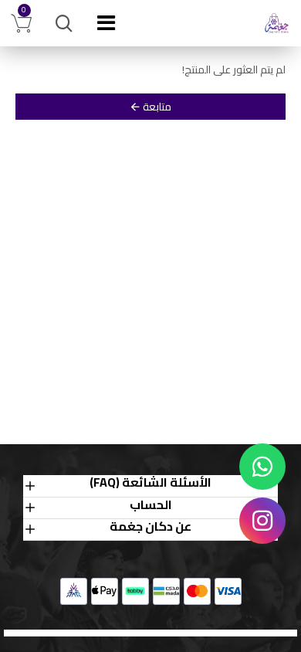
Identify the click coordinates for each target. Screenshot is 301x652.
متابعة (157, 107)
